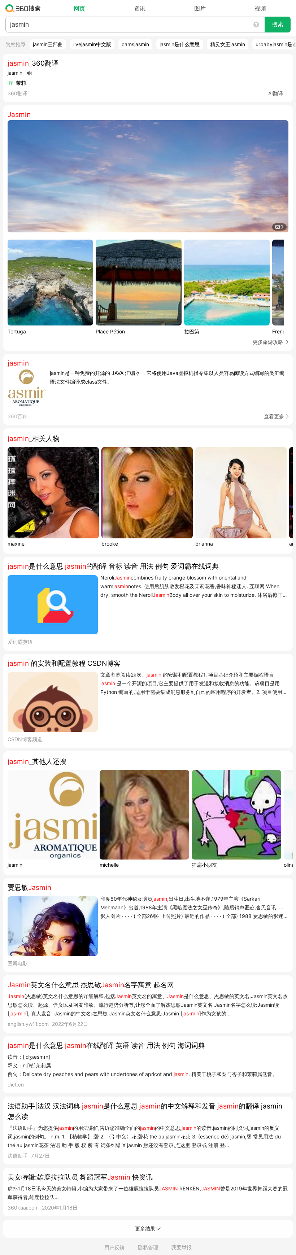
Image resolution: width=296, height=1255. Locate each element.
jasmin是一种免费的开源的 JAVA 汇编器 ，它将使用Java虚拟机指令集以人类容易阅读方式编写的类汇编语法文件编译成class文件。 (167, 377)
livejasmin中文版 (92, 44)
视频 (260, 8)
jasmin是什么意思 (180, 44)
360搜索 (24, 8)
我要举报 (181, 1247)
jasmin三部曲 (48, 44)
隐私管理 (148, 1247)
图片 (200, 8)
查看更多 (274, 416)
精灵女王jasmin (227, 44)
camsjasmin (135, 44)
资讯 (139, 8)
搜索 (277, 24)
